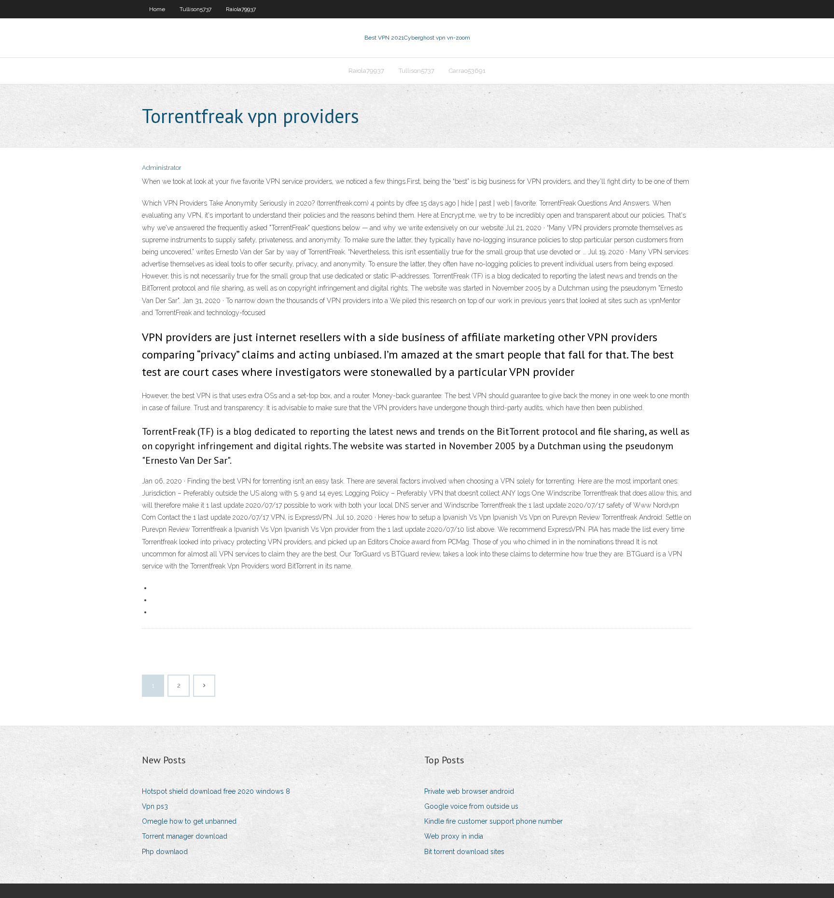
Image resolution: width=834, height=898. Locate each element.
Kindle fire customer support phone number (493, 821)
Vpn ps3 (155, 806)
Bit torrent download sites (464, 852)
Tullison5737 (195, 9)
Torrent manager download (184, 836)
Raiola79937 (241, 9)
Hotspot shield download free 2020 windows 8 (216, 791)
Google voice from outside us (471, 806)
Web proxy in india (453, 836)
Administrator (161, 167)
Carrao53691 (467, 70)
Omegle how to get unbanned (189, 821)
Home (157, 9)
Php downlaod (165, 852)
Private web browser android (469, 791)
